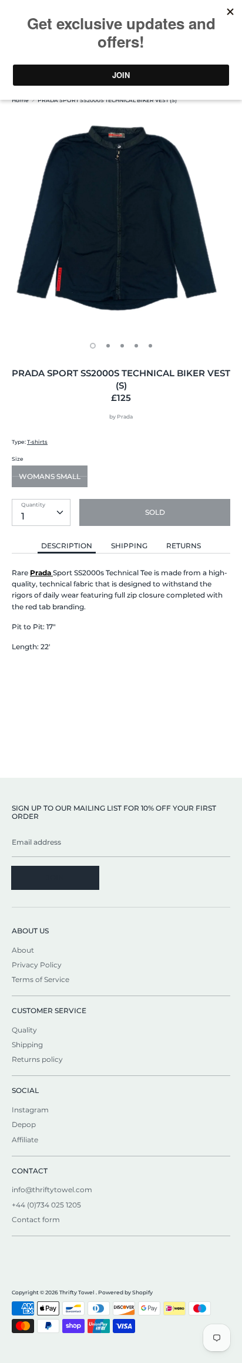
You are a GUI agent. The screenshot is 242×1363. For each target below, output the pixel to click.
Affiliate (25, 1139)
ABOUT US (30, 930)
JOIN (55, 877)
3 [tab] (122, 346)
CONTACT (30, 1170)
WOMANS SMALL (49, 476)
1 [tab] (93, 346)
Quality (24, 1029)
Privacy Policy (37, 964)
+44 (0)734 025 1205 (46, 1204)
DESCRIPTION (66, 545)
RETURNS (183, 545)
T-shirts (37, 441)
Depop (24, 1124)
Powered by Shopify (125, 1292)
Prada (125, 416)
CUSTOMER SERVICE (49, 1010)
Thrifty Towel (77, 1292)
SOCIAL (25, 1090)
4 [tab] (136, 346)
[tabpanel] (121, 222)
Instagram (30, 1109)
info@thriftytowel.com (52, 1189)
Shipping (27, 1044)
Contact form (36, 1219)
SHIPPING (129, 545)
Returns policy (37, 1059)
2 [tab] (108, 346)
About (23, 950)
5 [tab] (150, 346)
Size (17, 459)
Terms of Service (40, 979)
